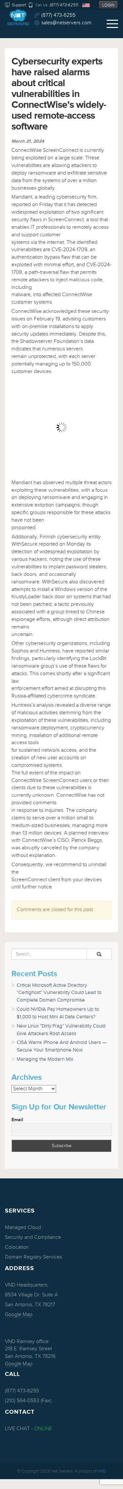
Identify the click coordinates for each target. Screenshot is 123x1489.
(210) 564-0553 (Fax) (28, 1401)
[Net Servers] (18, 19)
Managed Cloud (23, 1227)
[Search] (99, 954)
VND (101, 1471)
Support (18, 5)
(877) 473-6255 (64, 5)
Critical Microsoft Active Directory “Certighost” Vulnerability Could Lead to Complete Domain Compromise (59, 992)
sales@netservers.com (66, 23)
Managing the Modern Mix (45, 1059)
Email (17, 1120)
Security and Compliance (33, 1237)
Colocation (17, 1247)
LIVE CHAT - (28, 1429)
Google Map (18, 1315)
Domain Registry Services (33, 1257)
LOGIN (108, 5)
